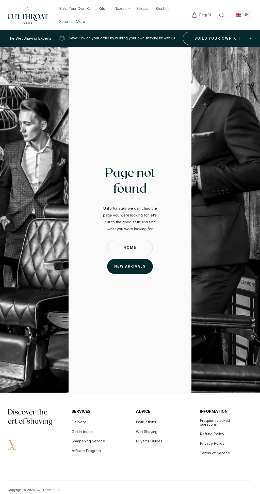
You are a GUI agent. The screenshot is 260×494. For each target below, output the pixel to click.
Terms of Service (215, 453)
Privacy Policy (212, 443)
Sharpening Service (88, 441)
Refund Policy (212, 433)
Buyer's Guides (149, 441)
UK (245, 14)
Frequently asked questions (215, 423)
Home (130, 247)
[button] (103, 8)
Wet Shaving (146, 431)
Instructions (146, 422)
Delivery (79, 422)
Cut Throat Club (48, 490)
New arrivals (130, 266)
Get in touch (82, 431)
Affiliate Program (86, 450)
